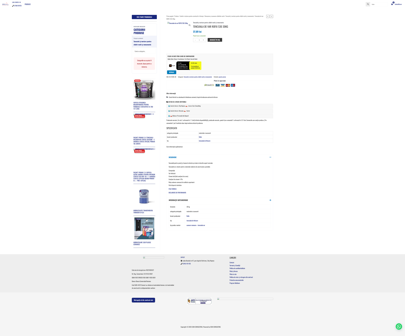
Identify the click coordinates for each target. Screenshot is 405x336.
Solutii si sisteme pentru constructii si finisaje (192, 16)
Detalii (171, 72)
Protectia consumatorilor (237, 280)
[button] (190, 25)
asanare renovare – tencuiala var (196, 225)
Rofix (200, 137)
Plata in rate (233, 274)
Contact (232, 262)
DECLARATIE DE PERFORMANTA (177, 192)
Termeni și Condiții (235, 265)
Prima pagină (169, 16)
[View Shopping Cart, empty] (392, 4)
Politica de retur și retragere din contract (241, 277)
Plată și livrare (234, 271)
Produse (28, 4)
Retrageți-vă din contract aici (143, 300)
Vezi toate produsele (144, 17)
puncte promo (222, 77)
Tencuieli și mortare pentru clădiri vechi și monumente (240, 16)
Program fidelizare (235, 283)
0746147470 (18, 5)
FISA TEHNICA (172, 189)
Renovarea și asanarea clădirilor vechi (214, 16)
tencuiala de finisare (204, 141)
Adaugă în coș (215, 40)
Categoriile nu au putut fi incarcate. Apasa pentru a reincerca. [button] (144, 63)
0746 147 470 (187, 263)
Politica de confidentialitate (237, 268)
